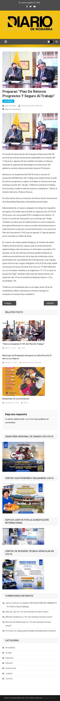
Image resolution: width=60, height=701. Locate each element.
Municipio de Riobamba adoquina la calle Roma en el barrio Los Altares (26, 357)
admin (23, 348)
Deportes (9, 658)
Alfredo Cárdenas (13, 617)
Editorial (9, 663)
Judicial (8, 673)
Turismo (9, 679)
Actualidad (8, 101)
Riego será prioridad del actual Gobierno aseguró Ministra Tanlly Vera (11, 303)
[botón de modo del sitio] (50, 41)
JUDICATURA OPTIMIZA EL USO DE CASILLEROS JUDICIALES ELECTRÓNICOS (52, 303)
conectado (29, 419)
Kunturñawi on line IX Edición (15, 399)
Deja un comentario (13, 109)
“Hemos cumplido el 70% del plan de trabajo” (23, 344)
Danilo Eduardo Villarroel (31, 106)
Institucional (10, 668)
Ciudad (8, 653)
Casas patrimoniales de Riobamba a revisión (36, 631)
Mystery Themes (48, 698)
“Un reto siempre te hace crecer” (34, 612)
